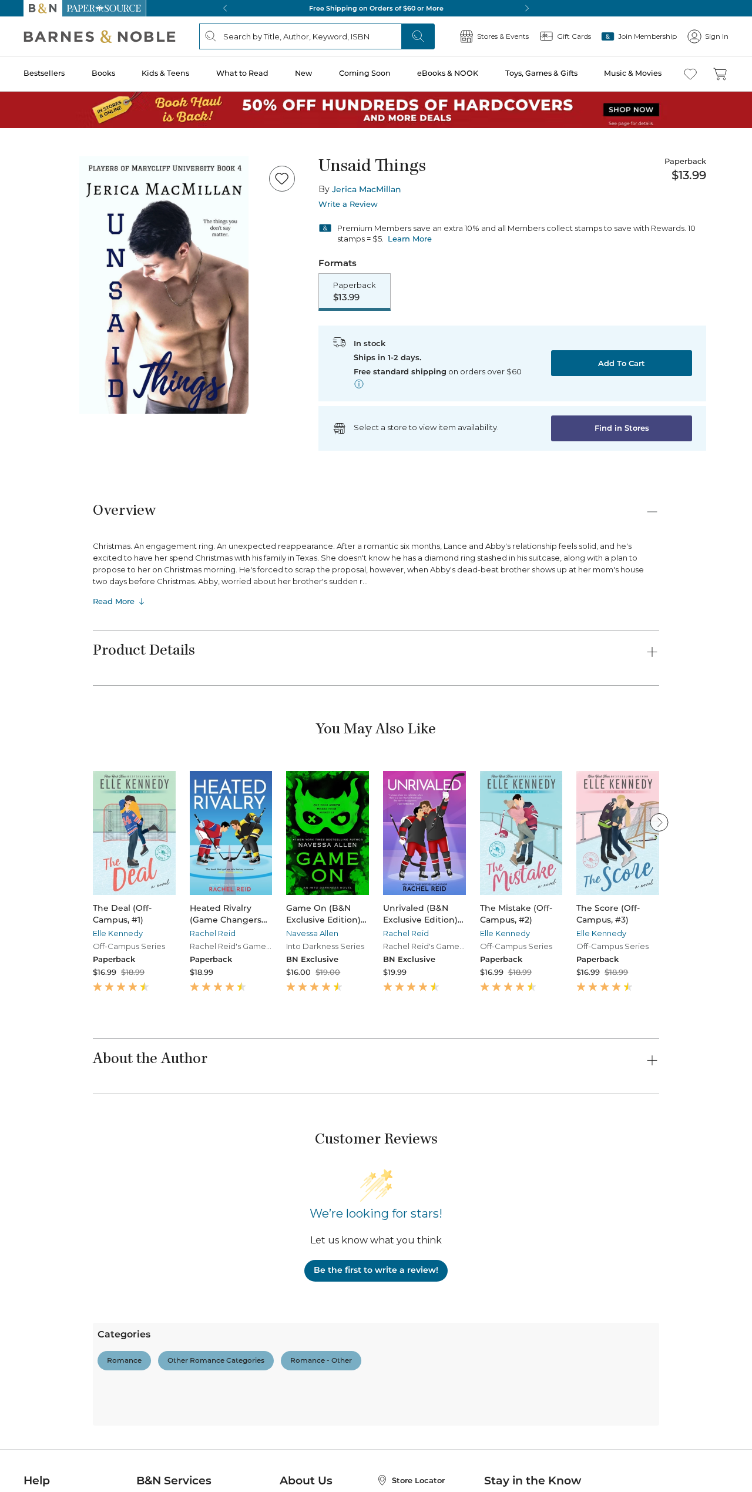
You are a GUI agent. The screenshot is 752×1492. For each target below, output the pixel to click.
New (303, 73)
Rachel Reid (213, 933)
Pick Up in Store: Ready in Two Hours (376, 8)
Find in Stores (622, 427)
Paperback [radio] (354, 291)
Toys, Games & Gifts (541, 73)
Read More (114, 601)
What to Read (242, 73)
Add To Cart (621, 363)
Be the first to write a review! (376, 1270)
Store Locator (418, 1480)
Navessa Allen (312, 933)
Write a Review (348, 204)
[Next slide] (659, 822)
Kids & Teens (165, 73)
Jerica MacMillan (366, 189)
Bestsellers (44, 73)
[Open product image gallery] (164, 285)
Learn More (410, 238)
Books (103, 73)
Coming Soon (365, 73)
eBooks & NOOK (447, 73)
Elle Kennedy (118, 933)
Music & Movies (633, 73)
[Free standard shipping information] (359, 383)
